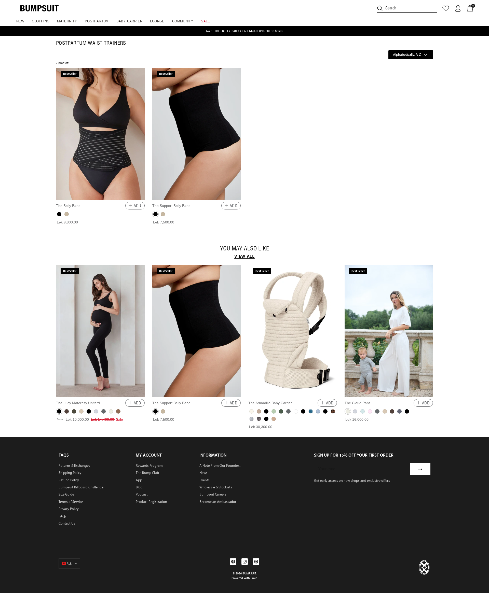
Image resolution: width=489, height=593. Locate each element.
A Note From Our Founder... (220, 465)
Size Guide (66, 494)
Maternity (67, 21)
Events (204, 480)
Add (137, 205)
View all (244, 256)
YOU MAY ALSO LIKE (244, 248)
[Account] (457, 8)
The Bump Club (147, 473)
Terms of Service (71, 502)
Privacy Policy (69, 509)
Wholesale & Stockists (215, 487)
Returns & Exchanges (74, 465)
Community (183, 21)
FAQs (62, 516)
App (139, 480)
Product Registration (151, 502)
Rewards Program (149, 465)
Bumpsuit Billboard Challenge (81, 487)
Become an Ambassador (217, 502)
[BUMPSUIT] (39, 8)
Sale (205, 21)
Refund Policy (69, 480)
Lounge (157, 21)
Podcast (142, 494)
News (203, 473)
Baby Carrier (129, 21)
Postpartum (97, 21)
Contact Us (67, 523)
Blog (139, 487)
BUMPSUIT (249, 573)
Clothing (40, 21)
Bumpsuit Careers (212, 494)
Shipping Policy (70, 473)
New (20, 21)
